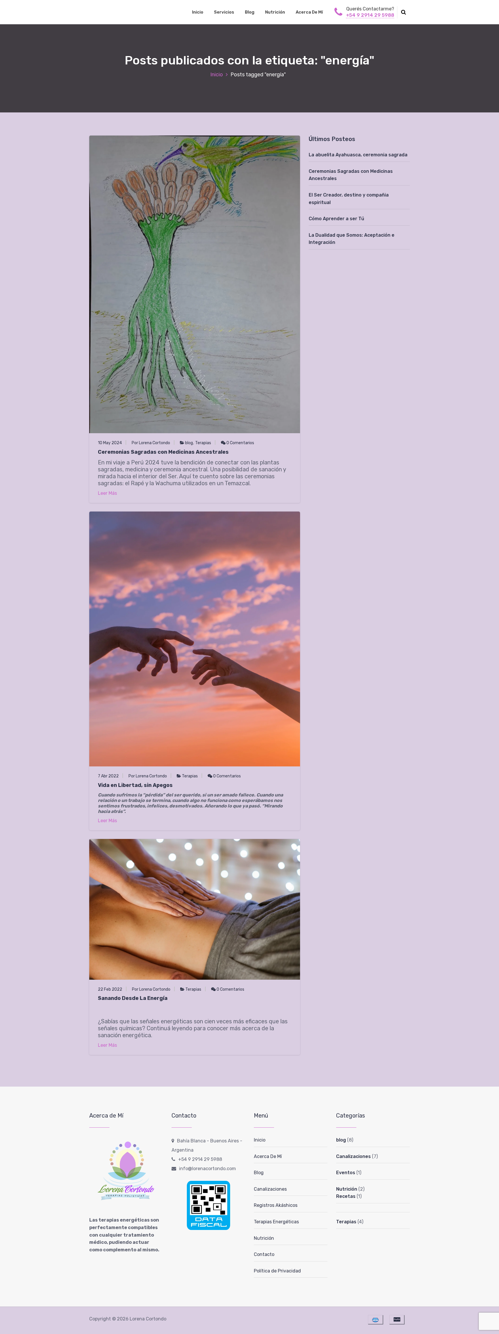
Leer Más (107, 493)
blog (189, 442)
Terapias (203, 442)
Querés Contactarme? (370, 9)
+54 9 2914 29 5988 (370, 15)
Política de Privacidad (277, 1271)
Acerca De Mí (309, 12)
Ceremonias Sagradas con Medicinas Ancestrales (163, 452)
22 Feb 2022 (110, 989)
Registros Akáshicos (275, 1205)
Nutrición (275, 12)
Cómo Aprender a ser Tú (336, 218)
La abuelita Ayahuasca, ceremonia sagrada (358, 155)
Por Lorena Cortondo (151, 442)
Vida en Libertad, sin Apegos (135, 785)
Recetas (345, 1196)
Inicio (197, 12)
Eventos (345, 1172)
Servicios (224, 12)
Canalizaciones (270, 1189)
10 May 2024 (110, 442)
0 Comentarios (240, 442)
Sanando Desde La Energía (132, 998)
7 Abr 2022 (108, 776)
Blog (249, 12)
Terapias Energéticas (276, 1221)
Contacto (264, 1254)
